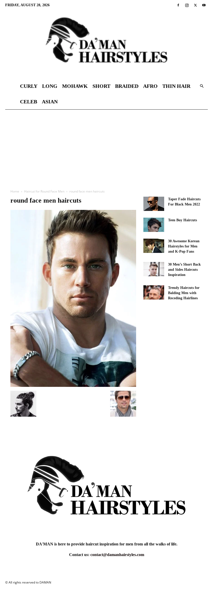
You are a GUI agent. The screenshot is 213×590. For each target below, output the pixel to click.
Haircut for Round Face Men (44, 191)
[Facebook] (178, 5)
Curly (28, 86)
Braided (126, 86)
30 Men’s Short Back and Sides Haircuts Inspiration (184, 269)
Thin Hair (176, 86)
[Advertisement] (106, 148)
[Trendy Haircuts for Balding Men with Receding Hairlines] (153, 292)
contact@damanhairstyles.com (117, 554)
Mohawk (75, 86)
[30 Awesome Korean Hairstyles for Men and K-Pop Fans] (153, 246)
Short (101, 86)
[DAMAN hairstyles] (106, 44)
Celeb (28, 101)
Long (49, 86)
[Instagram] (187, 5)
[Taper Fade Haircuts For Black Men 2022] (153, 204)
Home (14, 191)
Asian (50, 101)
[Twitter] (195, 5)
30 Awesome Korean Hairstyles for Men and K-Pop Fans (183, 246)
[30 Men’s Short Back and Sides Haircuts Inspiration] (153, 269)
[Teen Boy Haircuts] (153, 225)
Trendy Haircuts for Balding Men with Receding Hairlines (183, 293)
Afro (150, 86)
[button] (201, 86)
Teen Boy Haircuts (182, 220)
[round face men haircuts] (73, 385)
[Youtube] (204, 5)
